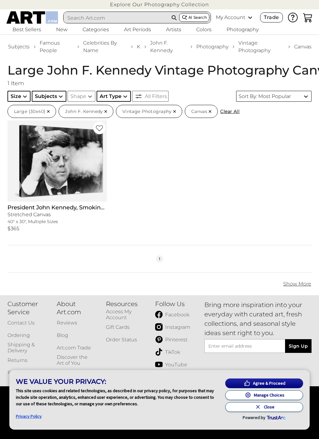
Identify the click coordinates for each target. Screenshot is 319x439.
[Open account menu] (250, 17)
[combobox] (116, 18)
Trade (271, 17)
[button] (159, 4)
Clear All (230, 111)
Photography (212, 47)
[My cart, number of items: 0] (308, 17)
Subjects (19, 47)
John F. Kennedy (161, 46)
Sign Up (298, 346)
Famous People (50, 46)
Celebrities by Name (100, 46)
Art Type (110, 96)
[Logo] (32, 17)
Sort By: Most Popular (265, 96)
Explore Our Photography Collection (159, 4)
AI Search (197, 17)
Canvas (303, 47)
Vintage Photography (254, 46)
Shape (78, 96)
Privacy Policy (29, 416)
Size (16, 96)
